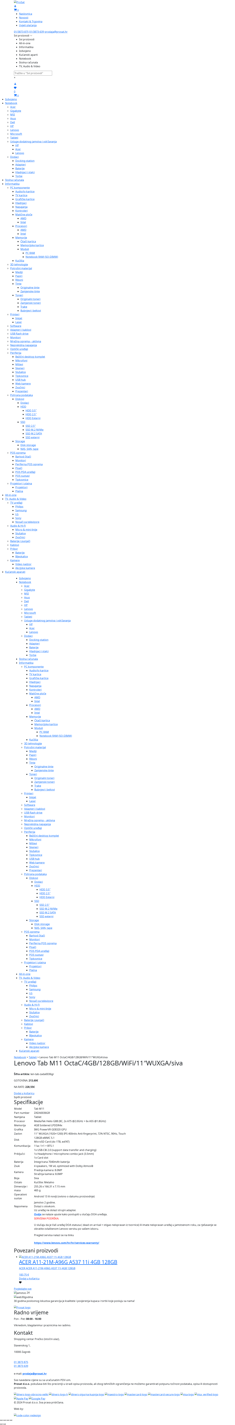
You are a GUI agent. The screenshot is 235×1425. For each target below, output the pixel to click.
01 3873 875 (21, 1362)
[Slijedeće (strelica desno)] (4, 1424)
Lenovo (14, 130)
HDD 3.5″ (31, 410)
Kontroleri (21, 210)
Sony (18, 518)
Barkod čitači (23, 456)
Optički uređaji (19, 349)
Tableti (14, 137)
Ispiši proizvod (22, 1097)
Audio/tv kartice (25, 191)
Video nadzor (23, 564)
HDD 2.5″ (31, 414)
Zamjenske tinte (30, 291)
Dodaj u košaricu (24, 1093)
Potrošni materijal (21, 268)
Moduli (24, 249)
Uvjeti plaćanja (28, 25)
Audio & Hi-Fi (18, 526)
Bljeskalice (21, 556)
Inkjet (18, 318)
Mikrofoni (21, 360)
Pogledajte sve (22, 1289)
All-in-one (10, 495)
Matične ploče (23, 214)
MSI (12, 114)
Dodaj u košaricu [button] (29, 1278)
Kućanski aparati (15, 572)
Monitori (15, 337)
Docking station (25, 160)
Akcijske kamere (25, 568)
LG (17, 514)
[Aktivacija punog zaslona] (7, 1420)
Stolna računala (14, 180)
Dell (12, 122)
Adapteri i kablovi (20, 330)
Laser (18, 322)
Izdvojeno (11, 99)
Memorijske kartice (32, 245)
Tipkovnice (21, 376)
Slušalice (20, 372)
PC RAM (30, 253)
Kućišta (19, 260)
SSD (22, 422)
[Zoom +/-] (11, 1420)
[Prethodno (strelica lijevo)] (1, 1424)
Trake (23, 307)
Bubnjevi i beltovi (30, 310)
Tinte (18, 283)
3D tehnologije (19, 264)
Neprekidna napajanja (23, 345)
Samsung (21, 510)
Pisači (18, 468)
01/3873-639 (36, 31)
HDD (23, 406)
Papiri (18, 276)
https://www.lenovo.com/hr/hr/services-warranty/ (66, 1243)
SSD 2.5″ (31, 426)
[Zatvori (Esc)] (1, 1420)
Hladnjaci (21, 203)
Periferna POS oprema (29, 464)
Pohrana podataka (21, 395)
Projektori (21, 487)
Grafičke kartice (25, 199)
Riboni (19, 280)
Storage (20, 441)
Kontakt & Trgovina (30, 21)
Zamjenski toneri (30, 303)
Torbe (18, 176)
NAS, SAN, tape (29, 449)
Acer (13, 107)
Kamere (15, 560)
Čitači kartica (28, 241)
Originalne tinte (29, 287)
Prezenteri (21, 391)
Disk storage (28, 445)
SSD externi (32, 437)
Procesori (21, 226)
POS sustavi (22, 476)
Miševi (19, 364)
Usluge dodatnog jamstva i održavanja (33, 141)
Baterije (20, 168)
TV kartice (21, 195)
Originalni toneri (30, 299)
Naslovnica (25, 14)
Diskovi (19, 399)
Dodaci (14, 157)
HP (12, 126)
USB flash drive (19, 333)
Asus (13, 118)
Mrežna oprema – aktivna (25, 341)
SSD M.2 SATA (34, 433)
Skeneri (19, 368)
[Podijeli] (4, 1420)
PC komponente (20, 187)
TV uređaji (16, 502)
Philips (19, 506)
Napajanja (21, 207)
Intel (23, 222)
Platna (19, 491)
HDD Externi (33, 418)
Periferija (15, 353)
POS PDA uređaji (25, 472)
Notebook (11, 103)
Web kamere (23, 383)
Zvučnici (20, 387)
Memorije (21, 237)
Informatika (12, 184)
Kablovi (14, 545)
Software (15, 326)
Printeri (14, 314)
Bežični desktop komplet (30, 356)
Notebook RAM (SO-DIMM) (42, 257)
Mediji (19, 272)
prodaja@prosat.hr (56, 31)
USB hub (20, 380)
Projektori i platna (21, 483)
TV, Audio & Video (15, 499)
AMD (23, 218)
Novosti (23, 17)
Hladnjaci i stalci (25, 172)
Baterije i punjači (20, 541)
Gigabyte (15, 111)
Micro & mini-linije (26, 529)
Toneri (19, 295)
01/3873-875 (21, 31)
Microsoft (16, 134)
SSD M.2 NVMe (34, 429)
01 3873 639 (21, 1366)
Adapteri (20, 164)
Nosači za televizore (27, 522)
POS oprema (18, 453)
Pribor (14, 549)
